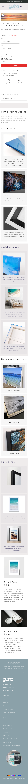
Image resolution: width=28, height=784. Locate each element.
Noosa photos (6, 735)
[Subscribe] (23, 673)
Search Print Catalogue (9, 712)
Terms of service (18, 780)
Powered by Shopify (14, 778)
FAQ (4, 699)
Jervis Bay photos (7, 725)
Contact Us (6, 706)
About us (5, 702)
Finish (2, 38)
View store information (8, 75)
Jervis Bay (14, 35)
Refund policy (22, 778)
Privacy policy (11, 780)
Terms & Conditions (8, 709)
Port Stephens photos (8, 728)
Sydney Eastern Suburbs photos (11, 739)
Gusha (8, 778)
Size (2, 45)
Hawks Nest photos (8, 722)
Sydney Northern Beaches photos (11, 745)
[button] (3, 6)
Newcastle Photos (7, 732)
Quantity (3, 52)
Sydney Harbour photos (9, 742)
